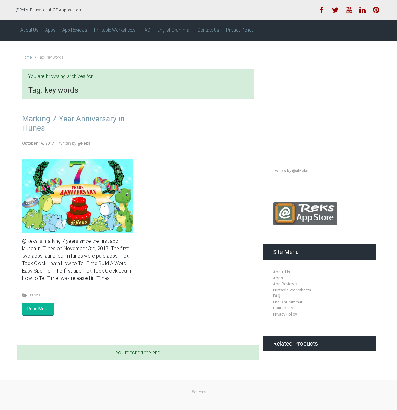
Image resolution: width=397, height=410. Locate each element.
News (35, 295)
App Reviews (285, 283)
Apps (278, 278)
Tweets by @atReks (290, 170)
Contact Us (283, 308)
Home (27, 57)
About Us (281, 271)
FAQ (276, 296)
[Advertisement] (319, 98)
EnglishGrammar (287, 302)
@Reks (83, 143)
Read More (38, 308)
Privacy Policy (285, 314)
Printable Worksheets (292, 290)
